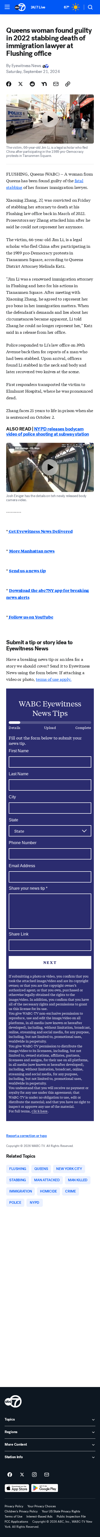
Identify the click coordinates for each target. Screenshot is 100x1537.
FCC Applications (16, 1521)
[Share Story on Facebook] (8, 84)
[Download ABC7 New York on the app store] (17, 1488)
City (12, 797)
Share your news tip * (28, 888)
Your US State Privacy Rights (61, 1511)
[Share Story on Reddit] (32, 84)
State (13, 820)
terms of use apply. (54, 679)
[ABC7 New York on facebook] (10, 1475)
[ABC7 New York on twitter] (22, 1475)
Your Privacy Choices (41, 1506)
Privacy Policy (14, 1506)
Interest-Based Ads (39, 1516)
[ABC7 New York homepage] (20, 7)
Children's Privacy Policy (21, 1511)
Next (50, 962)
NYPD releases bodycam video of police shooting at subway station (47, 431)
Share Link (18, 934)
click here (39, 1111)
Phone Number (22, 843)
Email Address (22, 866)
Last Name (18, 774)
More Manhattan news (32, 551)
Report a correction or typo (26, 1135)
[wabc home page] (13, 1401)
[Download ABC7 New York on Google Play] (44, 1488)
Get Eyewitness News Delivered (40, 531)
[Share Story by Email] (56, 84)
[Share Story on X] (20, 84)
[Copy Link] (67, 84)
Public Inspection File (71, 1516)
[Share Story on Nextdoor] (44, 84)
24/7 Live (38, 7)
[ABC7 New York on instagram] (34, 1475)
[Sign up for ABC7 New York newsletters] (47, 1475)
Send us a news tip (27, 571)
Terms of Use (13, 1516)
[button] (7, 7)
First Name (19, 751)
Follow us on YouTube (30, 617)
